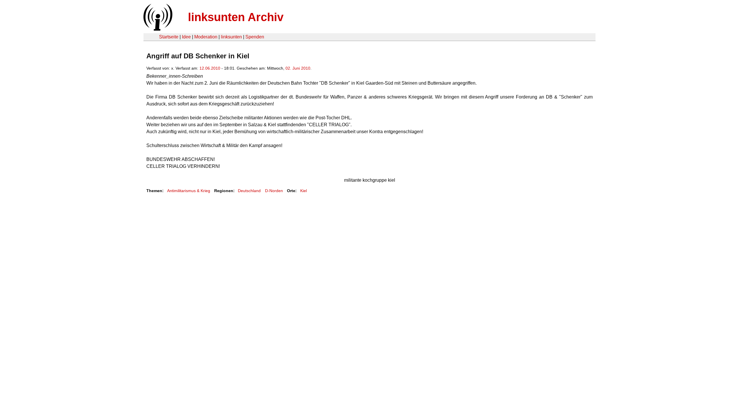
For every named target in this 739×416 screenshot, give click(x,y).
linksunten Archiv (235, 17)
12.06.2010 (209, 68)
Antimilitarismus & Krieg (188, 190)
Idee (186, 36)
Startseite (168, 36)
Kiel (303, 190)
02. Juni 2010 (297, 68)
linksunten (231, 36)
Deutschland (249, 190)
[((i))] (157, 29)
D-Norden (274, 190)
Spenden (254, 36)
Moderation (205, 36)
